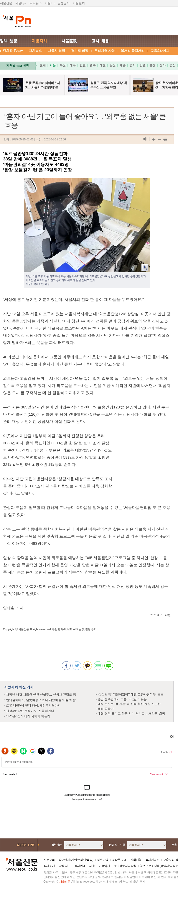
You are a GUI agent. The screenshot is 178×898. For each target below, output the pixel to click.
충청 (153, 65)
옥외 (89, 859)
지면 (74, 859)
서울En (49, 3)
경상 (173, 65)
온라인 (81, 859)
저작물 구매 (119, 859)
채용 (92, 866)
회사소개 (49, 866)
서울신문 (6, 3)
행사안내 (80, 866)
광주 (93, 65)
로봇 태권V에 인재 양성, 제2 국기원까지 (33, 705)
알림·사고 (64, 866)
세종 (123, 65)
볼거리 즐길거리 (133, 50)
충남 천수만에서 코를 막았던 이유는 (122, 699)
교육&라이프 (160, 50)
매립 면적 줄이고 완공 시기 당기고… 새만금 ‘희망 (131, 713)
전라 (163, 65)
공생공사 (64, 3)
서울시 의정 (56, 50)
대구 (73, 65)
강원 (143, 65)
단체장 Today (13, 50)
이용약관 (104, 866)
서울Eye (20, 3)
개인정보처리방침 (125, 866)
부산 (63, 65)
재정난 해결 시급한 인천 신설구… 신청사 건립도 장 (41, 694)
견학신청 (136, 859)
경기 (133, 65)
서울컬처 (79, 3)
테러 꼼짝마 (106, 708)
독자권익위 (152, 859)
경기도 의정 (79, 50)
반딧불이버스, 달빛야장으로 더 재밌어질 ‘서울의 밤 (41, 700)
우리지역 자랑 (104, 50)
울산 (113, 65)
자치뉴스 (35, 50)
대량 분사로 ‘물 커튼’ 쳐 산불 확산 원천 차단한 (129, 704)
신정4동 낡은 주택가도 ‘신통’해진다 (30, 711)
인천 (83, 65)
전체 (43, 65)
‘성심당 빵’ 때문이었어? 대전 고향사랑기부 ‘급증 (130, 694)
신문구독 (49, 859)
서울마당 (102, 859)
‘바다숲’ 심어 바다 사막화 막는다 (28, 716)
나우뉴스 (36, 3)
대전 (103, 65)
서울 (53, 65)
